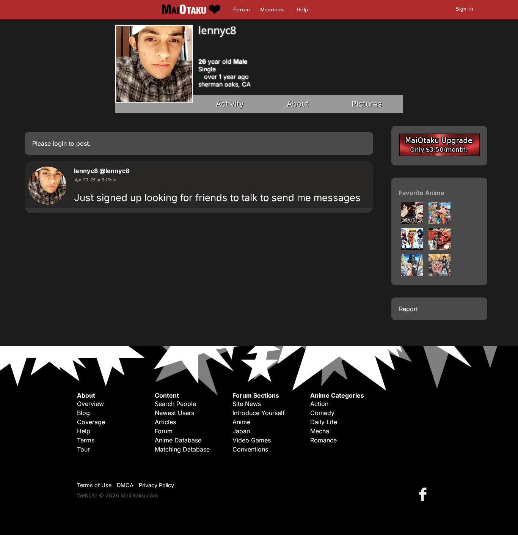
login (60, 143)
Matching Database (182, 449)
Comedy (322, 413)
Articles (165, 422)
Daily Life (323, 422)
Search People (175, 404)
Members (272, 9)
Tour (83, 449)
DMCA (125, 485)
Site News (246, 404)
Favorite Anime (421, 193)
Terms (85, 440)
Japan (241, 431)
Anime (241, 422)
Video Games (251, 440)
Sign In (464, 9)
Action (319, 404)
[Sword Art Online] (412, 273)
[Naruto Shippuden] (440, 222)
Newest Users (174, 413)
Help (302, 9)
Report (408, 309)
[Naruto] (412, 248)
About (298, 104)
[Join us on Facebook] (424, 493)
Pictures (367, 104)
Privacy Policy (156, 485)
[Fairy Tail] (440, 273)
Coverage (91, 422)
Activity (230, 104)
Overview (90, 404)
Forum (241, 9)
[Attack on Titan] (440, 248)
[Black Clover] (412, 222)
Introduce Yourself (258, 413)
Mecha (319, 431)
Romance (323, 440)
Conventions (250, 449)
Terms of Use (94, 485)
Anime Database (178, 440)
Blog (83, 413)
